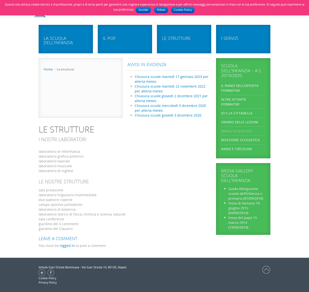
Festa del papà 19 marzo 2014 (242, 220)
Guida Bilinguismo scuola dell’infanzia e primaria (245, 193)
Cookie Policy (47, 278)
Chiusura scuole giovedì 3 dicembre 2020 (168, 115)
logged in (67, 245)
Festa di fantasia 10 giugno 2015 (244, 205)
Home (48, 69)
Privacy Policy (48, 282)
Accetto (143, 10)
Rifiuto (161, 10)
